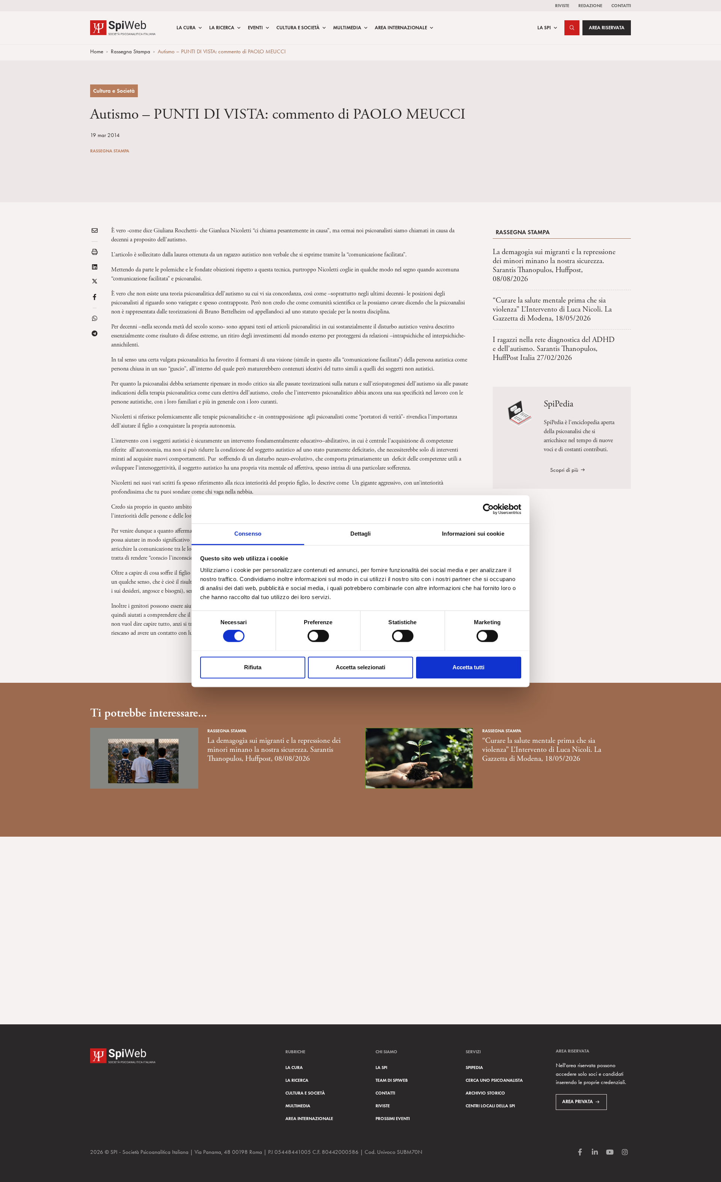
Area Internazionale (401, 28)
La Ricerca (221, 28)
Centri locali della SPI (490, 1105)
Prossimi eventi (393, 1118)
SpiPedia (474, 1067)
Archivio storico (485, 1093)
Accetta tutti (468, 667)
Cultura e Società (298, 28)
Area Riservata (606, 28)
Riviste (562, 5)
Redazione (590, 5)
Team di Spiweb (392, 1080)
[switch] (318, 636)
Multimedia (347, 28)
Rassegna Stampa (130, 51)
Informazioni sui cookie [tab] (473, 533)
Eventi (255, 28)
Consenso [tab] (247, 533)
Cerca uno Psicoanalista (494, 1080)
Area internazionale (309, 1118)
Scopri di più (564, 470)
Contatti (621, 5)
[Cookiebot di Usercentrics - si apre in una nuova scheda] (488, 509)
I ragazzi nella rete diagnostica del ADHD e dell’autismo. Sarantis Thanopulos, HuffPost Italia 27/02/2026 (554, 349)
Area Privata (577, 1102)
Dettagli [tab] (360, 533)
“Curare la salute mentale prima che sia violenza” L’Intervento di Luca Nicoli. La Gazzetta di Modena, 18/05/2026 (552, 309)
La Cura (186, 28)
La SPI (544, 28)
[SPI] (122, 26)
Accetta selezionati (360, 667)
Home (96, 51)
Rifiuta (252, 667)
